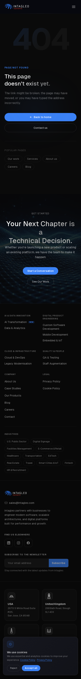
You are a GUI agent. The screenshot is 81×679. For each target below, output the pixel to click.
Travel (29, 463)
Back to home (42, 117)
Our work (13, 158)
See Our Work (40, 281)
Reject (13, 668)
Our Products (13, 395)
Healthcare (13, 456)
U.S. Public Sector (17, 441)
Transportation (33, 456)
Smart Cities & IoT (48, 463)
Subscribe (58, 563)
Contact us (40, 127)
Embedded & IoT (52, 340)
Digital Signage (41, 441)
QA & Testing (51, 357)
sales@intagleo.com (21, 502)
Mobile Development (55, 334)
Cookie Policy (51, 388)
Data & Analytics (15, 328)
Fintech (69, 463)
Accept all (31, 668)
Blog (28, 166)
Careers (13, 166)
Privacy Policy (51, 381)
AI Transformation (16, 322)
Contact (10, 416)
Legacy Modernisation (18, 363)
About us (51, 158)
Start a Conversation (40, 270)
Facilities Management (19, 448)
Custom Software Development (54, 327)
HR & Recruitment (16, 470)
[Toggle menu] (73, 7)
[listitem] (9, 543)
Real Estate (13, 463)
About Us (10, 381)
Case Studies (13, 388)
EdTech (52, 456)
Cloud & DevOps (15, 357)
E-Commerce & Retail (49, 448)
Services (32, 158)
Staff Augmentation (55, 363)
